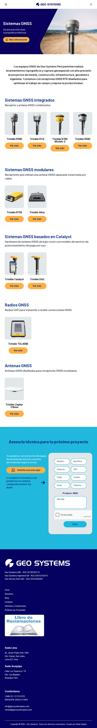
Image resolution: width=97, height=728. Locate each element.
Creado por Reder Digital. (76, 724)
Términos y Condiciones (15, 606)
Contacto (9, 602)
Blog (7, 598)
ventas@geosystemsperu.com (18, 710)
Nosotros (9, 594)
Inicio (7, 590)
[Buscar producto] (6, 4)
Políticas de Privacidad (15, 610)
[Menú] (91, 4)
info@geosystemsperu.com (17, 706)
